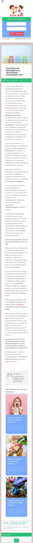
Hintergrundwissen (8, 529)
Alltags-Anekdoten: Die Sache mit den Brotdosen (15, 420)
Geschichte (25, 527)
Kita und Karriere (23, 522)
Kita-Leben (6, 524)
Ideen (7, 318)
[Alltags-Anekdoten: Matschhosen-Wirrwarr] (16, 437)
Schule (7, 362)
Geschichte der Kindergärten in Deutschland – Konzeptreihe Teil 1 (14, 71)
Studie (7, 291)
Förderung (19, 304)
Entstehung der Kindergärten (13, 527)
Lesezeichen (6, 39)
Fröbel (13, 106)
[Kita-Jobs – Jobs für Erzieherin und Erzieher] (16, 4)
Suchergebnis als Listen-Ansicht (22, 39)
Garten (9, 137)
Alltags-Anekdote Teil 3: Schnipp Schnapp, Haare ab (16, 503)
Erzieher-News (14, 522)
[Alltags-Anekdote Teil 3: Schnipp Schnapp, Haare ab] (16, 478)
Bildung (23, 293)
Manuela (16, 80)
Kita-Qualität (22, 524)
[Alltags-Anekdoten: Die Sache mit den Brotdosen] (16, 395)
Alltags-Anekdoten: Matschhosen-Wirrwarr (15, 461)
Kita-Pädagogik (14, 524)
